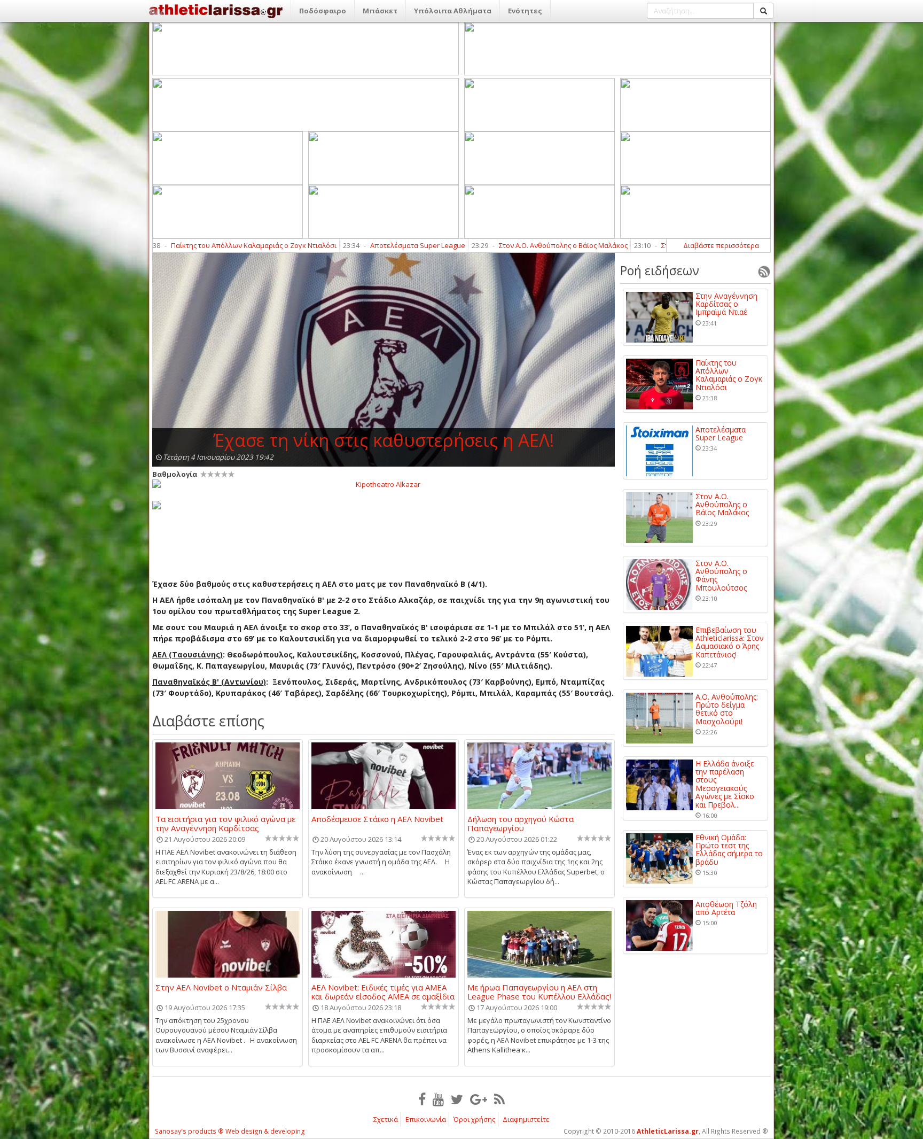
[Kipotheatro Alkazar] (383, 484)
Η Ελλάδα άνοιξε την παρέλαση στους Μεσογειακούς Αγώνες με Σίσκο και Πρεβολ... (724, 784)
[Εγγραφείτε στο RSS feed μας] (499, 1099)
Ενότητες (525, 11)
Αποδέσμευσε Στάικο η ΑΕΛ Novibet (377, 819)
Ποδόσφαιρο (322, 11)
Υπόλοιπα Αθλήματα (452, 11)
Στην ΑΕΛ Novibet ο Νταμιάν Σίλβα (221, 988)
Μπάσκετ (380, 11)
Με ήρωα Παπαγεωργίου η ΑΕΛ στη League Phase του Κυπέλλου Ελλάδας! (539, 991)
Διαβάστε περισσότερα (721, 245)
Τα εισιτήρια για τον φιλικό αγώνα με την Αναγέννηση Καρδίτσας (225, 823)
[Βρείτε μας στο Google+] (478, 1099)
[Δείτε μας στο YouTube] (438, 1099)
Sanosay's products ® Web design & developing (230, 1131)
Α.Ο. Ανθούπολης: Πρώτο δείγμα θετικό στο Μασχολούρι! (726, 709)
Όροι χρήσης (474, 1119)
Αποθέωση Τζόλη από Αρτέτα (726, 908)
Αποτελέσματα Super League (352, 245)
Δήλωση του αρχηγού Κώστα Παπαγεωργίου (520, 823)
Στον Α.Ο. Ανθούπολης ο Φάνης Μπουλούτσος (721, 575)
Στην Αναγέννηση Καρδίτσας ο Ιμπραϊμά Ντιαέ (726, 304)
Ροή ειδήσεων (659, 270)
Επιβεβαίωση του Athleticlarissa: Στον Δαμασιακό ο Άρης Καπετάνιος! (729, 642)
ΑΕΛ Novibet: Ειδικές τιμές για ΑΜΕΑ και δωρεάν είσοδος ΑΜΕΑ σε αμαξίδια (383, 991)
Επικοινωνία (425, 1119)
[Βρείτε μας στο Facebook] (422, 1099)
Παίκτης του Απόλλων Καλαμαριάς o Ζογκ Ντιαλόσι (188, 245)
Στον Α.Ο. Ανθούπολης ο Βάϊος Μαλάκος (498, 245)
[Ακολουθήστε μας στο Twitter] (457, 1099)
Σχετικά (385, 1119)
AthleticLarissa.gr (668, 1131)
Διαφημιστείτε (526, 1119)
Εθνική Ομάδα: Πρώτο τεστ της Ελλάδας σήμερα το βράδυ (729, 849)
